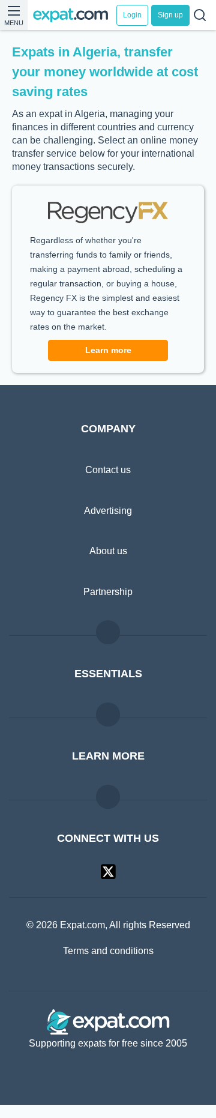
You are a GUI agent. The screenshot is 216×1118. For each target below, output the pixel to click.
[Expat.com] (75, 15)
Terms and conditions (108, 964)
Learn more (108, 363)
